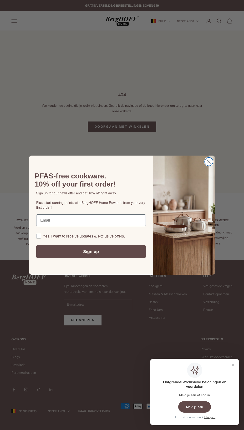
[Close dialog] (209, 161)
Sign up (91, 251)
